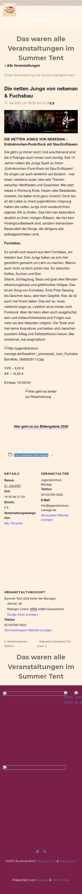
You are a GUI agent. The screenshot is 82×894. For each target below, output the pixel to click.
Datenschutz (46, 861)
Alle (6, 523)
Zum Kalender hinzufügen (31, 455)
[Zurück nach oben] (65, 877)
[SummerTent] (9, 9)
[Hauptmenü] (75, 9)
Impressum (68, 861)
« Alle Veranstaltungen (22, 65)
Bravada (42, 880)
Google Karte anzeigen (22, 614)
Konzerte (17, 523)
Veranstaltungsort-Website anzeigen (28, 630)
